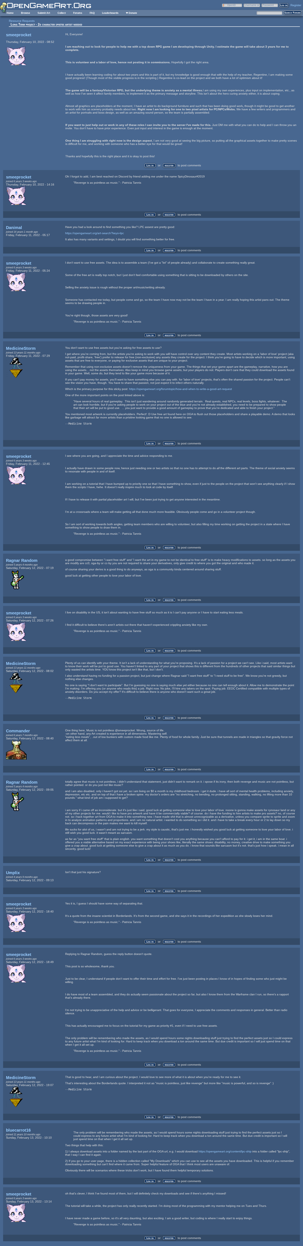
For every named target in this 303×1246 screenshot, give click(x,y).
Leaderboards (110, 13)
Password (268, 5)
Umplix (13, 872)
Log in (150, 165)
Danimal (14, 227)
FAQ (92, 13)
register (169, 165)
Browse (25, 13)
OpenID (231, 5)
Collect (62, 13)
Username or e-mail (252, 5)
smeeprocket (18, 35)
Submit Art (44, 13)
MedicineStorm (21, 348)
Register (295, 5)
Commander (18, 731)
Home (10, 13)
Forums (77, 13)
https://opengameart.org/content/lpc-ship (224, 1151)
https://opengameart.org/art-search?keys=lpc (94, 233)
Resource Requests (22, 20)
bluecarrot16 (18, 1130)
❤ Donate (131, 13)
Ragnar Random (22, 560)
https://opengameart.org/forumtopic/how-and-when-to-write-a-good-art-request (180, 389)
